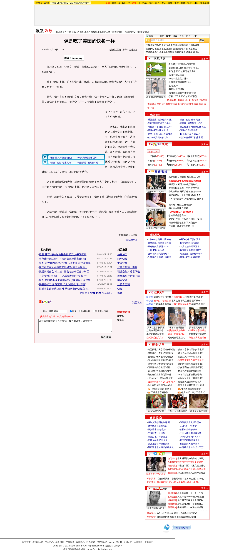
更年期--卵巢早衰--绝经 (191, 123)
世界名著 (175, 300)
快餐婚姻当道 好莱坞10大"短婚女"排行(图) (62, 284)
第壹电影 (172, 465)
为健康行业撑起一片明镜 (159, 257)
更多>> (204, 58)
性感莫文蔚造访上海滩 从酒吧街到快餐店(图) (64, 288)
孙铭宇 (172, 78)
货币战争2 (197, 300)
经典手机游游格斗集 (181, 304)
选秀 (168, 104)
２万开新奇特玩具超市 (158, 444)
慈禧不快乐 (180, 52)
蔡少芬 (195, 100)
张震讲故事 (190, 297)
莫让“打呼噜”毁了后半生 (159, 123)
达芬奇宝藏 (123, 284)
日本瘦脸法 (191, 48)
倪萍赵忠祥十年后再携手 (190, 356)
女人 (164, 3)
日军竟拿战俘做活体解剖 (159, 367)
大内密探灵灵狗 (176, 188)
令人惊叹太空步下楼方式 (193, 392)
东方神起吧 (193, 160)
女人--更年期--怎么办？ (159, 137)
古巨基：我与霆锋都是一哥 (181, 226)
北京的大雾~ (182, 78)
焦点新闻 (172, 493)
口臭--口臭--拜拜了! (189, 130)
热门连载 (151, 482)
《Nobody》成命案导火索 (160, 378)
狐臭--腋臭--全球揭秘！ (191, 119)
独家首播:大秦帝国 (177, 177)
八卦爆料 (172, 462)
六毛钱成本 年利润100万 (191, 447)
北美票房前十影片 (127, 267)
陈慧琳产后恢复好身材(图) (160, 353)
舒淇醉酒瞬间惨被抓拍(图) (190, 364)
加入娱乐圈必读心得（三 (187, 68)
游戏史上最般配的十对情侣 (191, 385)
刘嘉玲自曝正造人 (176, 337)
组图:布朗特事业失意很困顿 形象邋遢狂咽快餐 (65, 280)
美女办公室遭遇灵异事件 (159, 374)
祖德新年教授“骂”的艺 (186, 93)
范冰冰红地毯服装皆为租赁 (160, 360)
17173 (70, 3)
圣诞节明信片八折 (155, 337)
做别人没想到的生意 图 (159, 422)
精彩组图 (172, 469)
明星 (152, 108)
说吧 (195, 36)
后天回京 (180, 75)
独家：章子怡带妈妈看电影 (191, 349)
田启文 (172, 68)
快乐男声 (203, 100)
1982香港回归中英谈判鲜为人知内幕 (186, 198)
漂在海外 (151, 513)
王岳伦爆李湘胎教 (159, 392)
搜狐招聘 (59, 542)
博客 (189, 3)
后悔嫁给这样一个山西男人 (190, 504)
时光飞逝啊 (178, 89)
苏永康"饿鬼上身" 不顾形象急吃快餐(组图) (62, 258)
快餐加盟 (122, 254)
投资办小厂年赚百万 (157, 436)
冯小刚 (188, 100)
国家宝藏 (122, 280)
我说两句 (204, 3)
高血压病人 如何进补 (190, 444)
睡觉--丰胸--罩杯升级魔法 (160, 134)
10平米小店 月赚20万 (190, 134)
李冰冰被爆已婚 (176, 327)
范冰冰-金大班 (193, 177)
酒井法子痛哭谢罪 (198, 411)
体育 (114, 3)
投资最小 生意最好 (157, 429)
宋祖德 (172, 93)
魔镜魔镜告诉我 (183, 82)
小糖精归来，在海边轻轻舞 (190, 507)
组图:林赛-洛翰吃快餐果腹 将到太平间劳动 (62, 254)
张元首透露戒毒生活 (191, 389)
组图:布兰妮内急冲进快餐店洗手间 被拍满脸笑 (65, 263)
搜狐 (54, 3)
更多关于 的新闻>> (96, 293)
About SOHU (115, 542)
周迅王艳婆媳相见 (176, 334)
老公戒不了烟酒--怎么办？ (160, 127)
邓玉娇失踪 (169, 45)
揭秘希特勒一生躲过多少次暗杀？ (185, 195)
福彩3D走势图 (198, 304)
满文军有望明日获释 (178, 208)
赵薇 (154, 104)
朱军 (149, 104)
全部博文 (148, 542)
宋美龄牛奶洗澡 (153, 52)
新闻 (162, 36)
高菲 (171, 89)
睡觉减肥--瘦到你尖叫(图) (160, 119)
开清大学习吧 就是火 (158, 440)
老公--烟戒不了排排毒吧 (191, 137)
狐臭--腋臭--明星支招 (158, 130)
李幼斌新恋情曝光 (197, 330)
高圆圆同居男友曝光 (156, 97)
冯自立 (172, 75)
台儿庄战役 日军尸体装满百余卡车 (185, 191)
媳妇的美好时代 (190, 184)
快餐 (119, 288)
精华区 (120, 316)
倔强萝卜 (173, 184)
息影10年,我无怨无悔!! (184, 71)
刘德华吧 (172, 160)
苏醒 (186, 104)
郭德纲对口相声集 (162, 297)
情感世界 (172, 504)
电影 (159, 104)
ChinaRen (62, 3)
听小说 (149, 300)
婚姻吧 (171, 165)
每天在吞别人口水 (156, 508)
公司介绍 (128, 542)
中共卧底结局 (167, 52)
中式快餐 (122, 263)
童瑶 (171, 85)
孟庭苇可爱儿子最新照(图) (190, 378)
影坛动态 (84, 32)
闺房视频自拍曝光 (156, 210)
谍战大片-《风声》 (156, 192)
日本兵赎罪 (194, 45)
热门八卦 (172, 458)
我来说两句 (115, 49)
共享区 (149, 304)
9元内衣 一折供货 (188, 426)
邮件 (183, 3)
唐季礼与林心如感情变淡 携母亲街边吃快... (63, 267)
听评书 (149, 297)
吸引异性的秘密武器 (189, 243)
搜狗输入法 (38, 542)
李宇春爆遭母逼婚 (155, 334)
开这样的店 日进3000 (158, 246)
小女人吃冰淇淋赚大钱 (190, 433)
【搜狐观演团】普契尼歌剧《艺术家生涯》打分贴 (180, 478)
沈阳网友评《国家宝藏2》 (137, 32)
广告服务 (70, 542)
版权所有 (118, 546)
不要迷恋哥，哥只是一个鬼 (190, 493)
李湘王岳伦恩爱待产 (178, 215)
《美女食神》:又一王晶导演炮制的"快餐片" (63, 275)
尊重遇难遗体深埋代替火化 (161, 447)
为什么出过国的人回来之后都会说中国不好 (177, 513)
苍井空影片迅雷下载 (128, 271)
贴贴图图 (172, 496)
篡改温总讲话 (165, 48)
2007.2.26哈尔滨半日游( (185, 96)
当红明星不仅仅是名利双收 (190, 500)
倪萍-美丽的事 (192, 188)
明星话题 (172, 472)
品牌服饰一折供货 (156, 433)
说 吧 (165, 144)
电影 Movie (72, 32)
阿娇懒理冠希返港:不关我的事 (183, 222)
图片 (188, 36)
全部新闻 (138, 542)
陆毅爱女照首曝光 (197, 334)
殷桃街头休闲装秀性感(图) (160, 356)
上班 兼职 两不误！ (157, 250)
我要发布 (137, 302)
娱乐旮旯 (172, 500)
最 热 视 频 (161, 171)
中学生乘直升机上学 (156, 79)
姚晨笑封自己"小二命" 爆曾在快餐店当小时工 (64, 271)
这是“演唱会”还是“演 (185, 64)
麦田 (180, 184)
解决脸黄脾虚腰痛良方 (190, 250)
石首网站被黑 (152, 48)
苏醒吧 (151, 160)
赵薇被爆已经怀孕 (155, 330)
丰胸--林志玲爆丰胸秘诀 (159, 239)
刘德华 (181, 100)
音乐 (182, 36)
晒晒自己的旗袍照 (165, 517)
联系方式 (90, 542)
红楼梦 (199, 297)
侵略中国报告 (192, 52)
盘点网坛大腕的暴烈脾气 (159, 371)
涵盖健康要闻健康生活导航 (193, 127)
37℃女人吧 (193, 165)
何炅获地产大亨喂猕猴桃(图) (161, 349)
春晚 (196, 104)
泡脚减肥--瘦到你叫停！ (191, 253)
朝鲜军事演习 (181, 45)
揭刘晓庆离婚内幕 (176, 330)
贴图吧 (151, 165)
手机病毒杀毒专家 (162, 304)
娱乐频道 (60, 32)
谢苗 (171, 71)
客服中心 (80, 542)
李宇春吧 (172, 156)
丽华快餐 (122, 258)
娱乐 (124, 3)
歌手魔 (172, 64)
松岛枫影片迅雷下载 (128, 275)
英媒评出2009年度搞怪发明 (190, 496)
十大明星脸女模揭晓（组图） (191, 458)
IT (139, 3)
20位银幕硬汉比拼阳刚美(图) (191, 472)
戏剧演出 (151, 478)
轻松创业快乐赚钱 (188, 429)
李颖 (171, 96)
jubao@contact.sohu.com (99, 549)
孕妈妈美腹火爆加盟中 (190, 422)
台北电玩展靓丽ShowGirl (160, 385)
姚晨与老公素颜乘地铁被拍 (160, 364)
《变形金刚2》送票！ (161, 389)
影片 (119, 293)
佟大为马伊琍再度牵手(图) (190, 353)
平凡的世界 (186, 300)
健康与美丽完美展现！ (158, 253)
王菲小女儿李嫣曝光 (177, 411)
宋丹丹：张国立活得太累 (180, 205)
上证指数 (152, 156)
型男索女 (172, 507)
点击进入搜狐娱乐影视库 (190, 381)
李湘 (201, 104)
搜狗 (87, 3)
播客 (177, 3)
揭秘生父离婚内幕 (197, 327)
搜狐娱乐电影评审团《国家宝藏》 (107, 32)
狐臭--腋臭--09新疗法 (190, 257)
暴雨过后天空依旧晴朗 (185, 517)
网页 (168, 36)
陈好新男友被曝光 (197, 337)
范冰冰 (173, 104)
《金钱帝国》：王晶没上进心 (191, 465)
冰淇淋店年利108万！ (190, 436)
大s (163, 104)
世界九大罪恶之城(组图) (189, 371)
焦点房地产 (79, 3)
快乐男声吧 (193, 156)
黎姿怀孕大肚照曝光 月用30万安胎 (185, 219)
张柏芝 (180, 104)
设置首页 (26, 542)
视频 (170, 3)
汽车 (144, 3)
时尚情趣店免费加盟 (157, 426)
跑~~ (175, 85)
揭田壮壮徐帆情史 (156, 327)
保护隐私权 (102, 542)
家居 (157, 3)
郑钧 (191, 104)
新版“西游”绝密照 (156, 411)
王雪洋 (172, 82)
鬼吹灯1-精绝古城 (162, 300)
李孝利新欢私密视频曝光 (190, 374)
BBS (196, 3)
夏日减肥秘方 (179, 48)
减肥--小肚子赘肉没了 (190, 239)
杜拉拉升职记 (178, 297)
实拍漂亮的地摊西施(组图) (190, 367)
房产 (151, 3)
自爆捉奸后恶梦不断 (156, 228)
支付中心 (49, 542)
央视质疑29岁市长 (154, 45)
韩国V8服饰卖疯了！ (190, 440)
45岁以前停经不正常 (190, 246)
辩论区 (120, 320)
